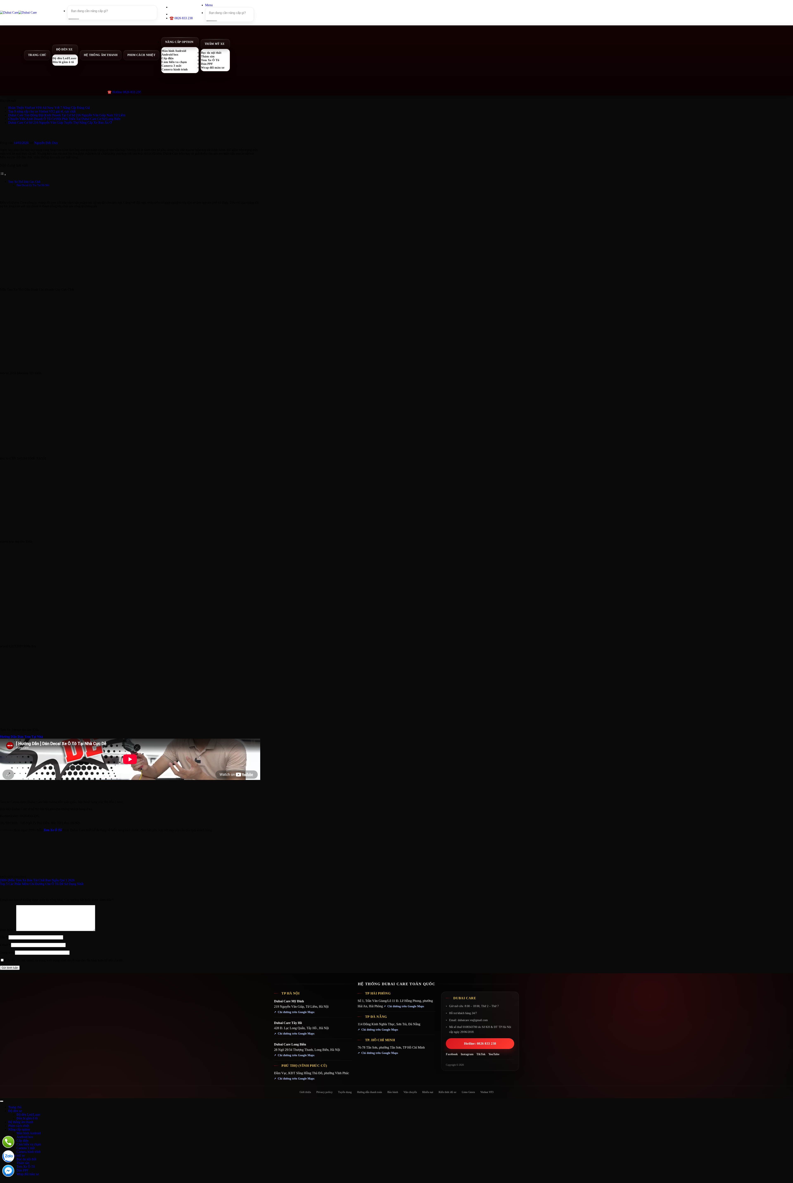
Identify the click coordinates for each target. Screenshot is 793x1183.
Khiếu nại (427, 1092)
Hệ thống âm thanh (101, 55)
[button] (209, 5)
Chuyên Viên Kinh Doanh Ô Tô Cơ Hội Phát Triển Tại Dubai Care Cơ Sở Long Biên (64, 119)
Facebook (452, 1054)
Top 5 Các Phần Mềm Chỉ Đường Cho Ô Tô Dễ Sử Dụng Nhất (41, 884)
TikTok (481, 1054)
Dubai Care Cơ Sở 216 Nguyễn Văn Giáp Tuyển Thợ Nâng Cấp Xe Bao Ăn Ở (60, 122)
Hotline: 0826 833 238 (480, 1043)
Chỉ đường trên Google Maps (296, 1012)
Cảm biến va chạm (29, 1144)
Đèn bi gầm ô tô (63, 62)
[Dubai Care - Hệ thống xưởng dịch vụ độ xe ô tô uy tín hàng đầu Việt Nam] (18, 12)
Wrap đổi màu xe (212, 67)
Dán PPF (22, 1170)
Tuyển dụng (345, 1092)
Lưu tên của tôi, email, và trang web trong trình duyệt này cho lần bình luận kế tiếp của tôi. (64, 960)
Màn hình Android (29, 1133)
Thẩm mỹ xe (214, 43)
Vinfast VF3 (487, 1092)
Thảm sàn (23, 1163)
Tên (4, 937)
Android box (25, 1137)
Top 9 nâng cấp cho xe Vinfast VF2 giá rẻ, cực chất (42, 111)
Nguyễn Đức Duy (46, 143)
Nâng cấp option (179, 42)
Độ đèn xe (64, 49)
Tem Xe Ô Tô (53, 830)
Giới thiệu (305, 1092)
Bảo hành (392, 1092)
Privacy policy (324, 1092)
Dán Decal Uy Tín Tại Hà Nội (33, 185)
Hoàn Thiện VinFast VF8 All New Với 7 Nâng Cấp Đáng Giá (49, 107)
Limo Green (468, 1092)
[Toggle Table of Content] (3, 174)
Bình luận (7, 930)
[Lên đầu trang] (1, 1101)
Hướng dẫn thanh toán (369, 1092)
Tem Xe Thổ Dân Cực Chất (24, 181)
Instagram (467, 1054)
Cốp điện (22, 1140)
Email (5, 945)
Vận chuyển (410, 1092)
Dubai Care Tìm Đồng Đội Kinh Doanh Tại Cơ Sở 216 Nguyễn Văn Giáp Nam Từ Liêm (66, 115)
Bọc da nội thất (26, 1159)
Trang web (7, 952)
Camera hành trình (174, 69)
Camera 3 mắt (26, 1148)
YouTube (493, 1054)
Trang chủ (37, 55)
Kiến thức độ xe (447, 1092)
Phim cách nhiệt (141, 55)
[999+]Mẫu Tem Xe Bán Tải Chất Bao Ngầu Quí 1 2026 (37, 880)
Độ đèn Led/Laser (28, 1114)
